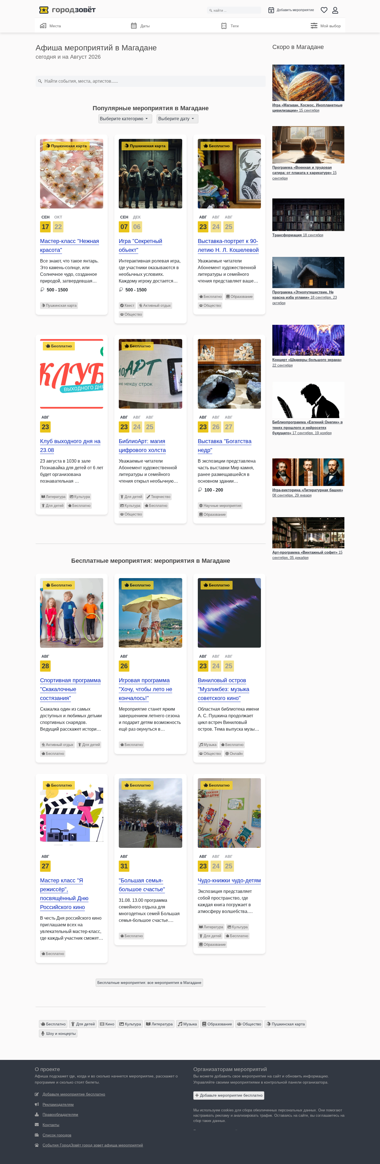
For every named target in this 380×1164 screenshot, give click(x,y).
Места (55, 26)
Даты (145, 26)
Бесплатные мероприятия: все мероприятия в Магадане (149, 982)
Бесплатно (213, 296)
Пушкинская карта (61, 305)
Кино (109, 1024)
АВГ (203, 217)
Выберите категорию (122, 118)
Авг (45, 417)
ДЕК (137, 217)
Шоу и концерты (60, 1033)
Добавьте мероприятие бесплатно (231, 1095)
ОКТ (58, 217)
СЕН (45, 217)
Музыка (210, 745)
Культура (82, 497)
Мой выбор (330, 26)
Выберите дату (174, 118)
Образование (242, 296)
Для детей (54, 506)
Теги (235, 26)
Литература (55, 497)
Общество (133, 314)
